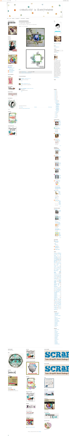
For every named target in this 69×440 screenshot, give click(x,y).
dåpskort (58, 268)
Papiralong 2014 (56, 285)
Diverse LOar (59, 267)
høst (59, 273)
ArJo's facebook (23, 18)
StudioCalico (56, 319)
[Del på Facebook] (33, 71)
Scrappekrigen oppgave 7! (57, 106)
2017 (55, 91)
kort (55, 277)
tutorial (59, 306)
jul (57, 276)
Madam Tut (56, 317)
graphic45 (55, 271)
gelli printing (56, 269)
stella (60, 301)
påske (56, 290)
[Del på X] (32, 71)
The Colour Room (57, 333)
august (56, 112)
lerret (59, 279)
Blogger (40, 431)
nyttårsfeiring (55, 283)
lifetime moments (57, 320)
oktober (56, 102)
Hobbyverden (56, 314)
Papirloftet (56, 324)
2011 (55, 98)
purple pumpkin (59, 289)
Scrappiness (56, 174)
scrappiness (27, 18)
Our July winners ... (60, 157)
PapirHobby (56, 130)
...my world (56, 231)
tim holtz (60, 305)
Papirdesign (56, 286)
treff (55, 306)
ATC (59, 258)
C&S (60, 263)
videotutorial (59, 307)
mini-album (55, 280)
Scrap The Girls (57, 200)
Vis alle (60, 145)
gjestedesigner (56, 270)
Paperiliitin (56, 215)
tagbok (57, 302)
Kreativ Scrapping (57, 149)
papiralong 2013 (56, 284)
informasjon (60, 274)
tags (59, 302)
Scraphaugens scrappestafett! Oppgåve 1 (57, 104)
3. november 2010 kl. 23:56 (29, 88)
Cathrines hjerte (57, 139)
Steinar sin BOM (57, 301)
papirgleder (56, 337)
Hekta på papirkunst (11, 70)
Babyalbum (58, 259)
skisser (55, 330)
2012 (55, 97)
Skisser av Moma (57, 329)
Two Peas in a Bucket (57, 318)
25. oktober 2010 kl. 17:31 (26, 83)
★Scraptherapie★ (57, 222)
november (56, 101)
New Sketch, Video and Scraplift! (60, 192)
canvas (58, 264)
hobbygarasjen (55, 273)
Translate (57, 52)
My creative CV (17, 18)
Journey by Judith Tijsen (60, 211)
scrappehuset (59, 290)
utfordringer (55, 307)
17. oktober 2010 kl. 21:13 (27, 78)
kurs (58, 278)
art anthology (56, 257)
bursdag (58, 263)
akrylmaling (59, 253)
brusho (58, 262)
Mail (10, 18)
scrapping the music (57, 298)
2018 (55, 90)
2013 (55, 96)
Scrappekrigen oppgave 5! (57, 110)
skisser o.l (56, 340)
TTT (55, 316)
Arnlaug (23, 71)
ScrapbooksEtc (57, 339)
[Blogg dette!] (31, 71)
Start (7, 18)
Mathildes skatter (57, 249)
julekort (60, 276)
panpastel (59, 283)
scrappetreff (55, 296)
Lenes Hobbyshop (57, 321)
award (54, 259)
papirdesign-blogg (57, 168)
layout (57, 279)
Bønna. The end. (57, 241)
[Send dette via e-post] (30, 71)
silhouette (56, 338)
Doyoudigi (56, 332)
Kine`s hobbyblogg (23, 88)
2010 (55, 99)
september (56, 111)
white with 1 (55, 309)
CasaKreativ (56, 336)
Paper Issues (56, 190)
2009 (55, 117)
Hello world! (56, 131)
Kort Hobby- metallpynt (58, 315)
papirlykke (10, 67)
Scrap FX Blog (57, 196)
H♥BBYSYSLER (11, 69)
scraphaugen (56, 331)
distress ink (55, 267)
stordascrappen (57, 335)
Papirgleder (56, 322)
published (55, 289)
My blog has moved (57, 247)
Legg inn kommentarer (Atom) (26, 108)
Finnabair (56, 209)
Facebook (13, 18)
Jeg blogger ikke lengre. (57, 128)
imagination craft (56, 274)
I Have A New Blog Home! (58, 229)
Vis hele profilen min (56, 77)
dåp (55, 268)
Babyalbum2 (56, 260)
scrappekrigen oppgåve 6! (57, 108)
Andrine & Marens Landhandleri (57, 313)
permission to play (56, 287)
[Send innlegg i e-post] (29, 71)
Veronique (22, 78)
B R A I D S (56, 244)
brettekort (55, 262)
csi (58, 266)
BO (55, 243)
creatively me (57, 246)
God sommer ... (60, 170)
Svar (21, 91)
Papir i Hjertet (56, 325)
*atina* (22, 83)
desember (56, 100)
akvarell (56, 254)
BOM (54, 261)
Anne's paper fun (57, 133)
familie (60, 268)
